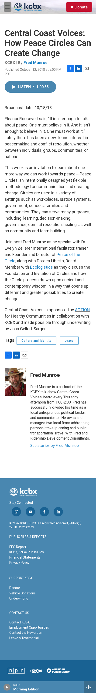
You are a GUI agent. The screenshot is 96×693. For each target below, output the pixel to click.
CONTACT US (19, 613)
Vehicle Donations (22, 593)
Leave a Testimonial (24, 638)
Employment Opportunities (29, 627)
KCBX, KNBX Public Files (26, 552)
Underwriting (18, 598)
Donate (81, 7)
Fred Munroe (36, 62)
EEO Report (17, 547)
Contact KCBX (19, 622)
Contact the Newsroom (26, 632)
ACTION (82, 309)
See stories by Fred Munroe (54, 445)
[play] (7, 687)
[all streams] (90, 687)
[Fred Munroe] (15, 382)
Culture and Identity (36, 340)
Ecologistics (41, 267)
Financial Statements (25, 557)
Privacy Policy (19, 562)
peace (69, 340)
